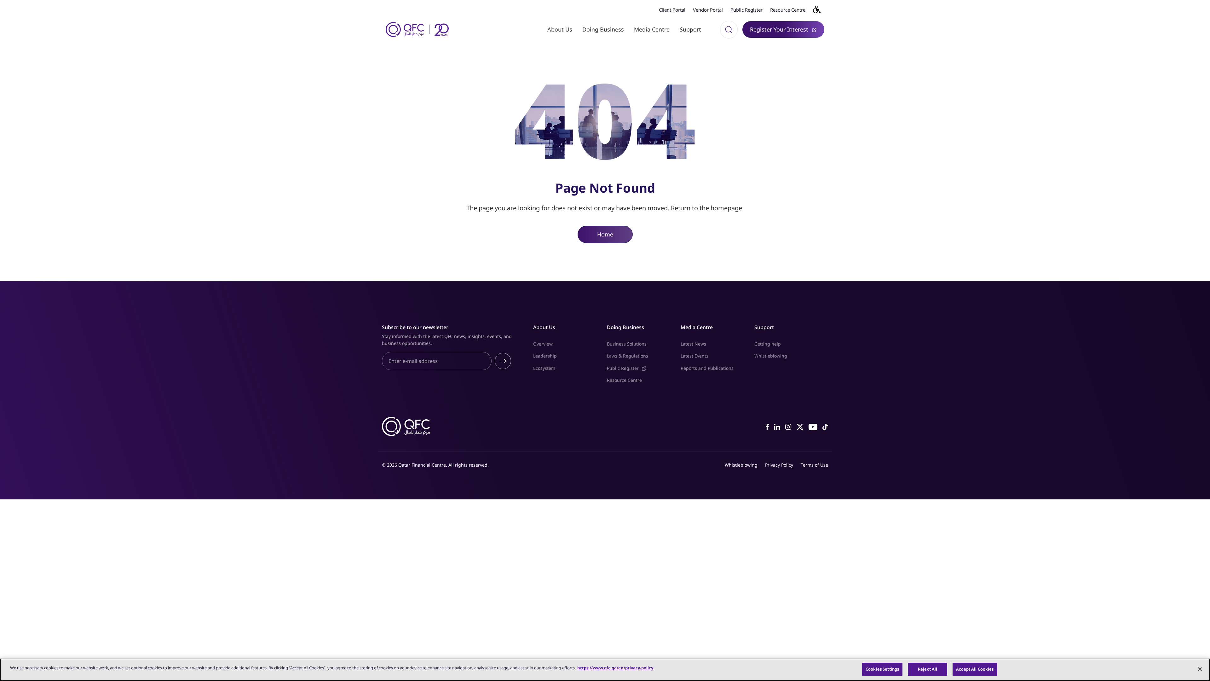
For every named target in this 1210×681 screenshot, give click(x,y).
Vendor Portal (708, 10)
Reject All (927, 669)
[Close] (1200, 669)
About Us (559, 29)
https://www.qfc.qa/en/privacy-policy (615, 668)
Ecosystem (544, 368)
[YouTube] (813, 426)
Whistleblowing (770, 356)
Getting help (767, 344)
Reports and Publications (707, 368)
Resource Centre (787, 10)
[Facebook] (767, 426)
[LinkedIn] (777, 426)
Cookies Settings (882, 669)
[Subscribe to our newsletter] (503, 361)
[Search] (729, 29)
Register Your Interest (787, 29)
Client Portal (672, 10)
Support (690, 29)
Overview (543, 344)
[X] (800, 426)
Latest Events (694, 356)
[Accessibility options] (820, 9)
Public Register (746, 10)
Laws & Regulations (627, 356)
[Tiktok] (825, 426)
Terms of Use (814, 465)
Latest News (693, 344)
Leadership (545, 356)
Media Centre (652, 29)
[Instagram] (788, 426)
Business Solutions (627, 344)
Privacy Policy (779, 465)
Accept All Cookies (975, 669)
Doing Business (603, 29)
